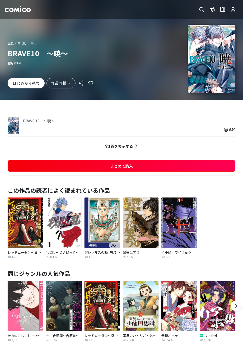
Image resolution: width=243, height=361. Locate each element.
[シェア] (81, 83)
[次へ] (236, 306)
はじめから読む (26, 83)
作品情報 (58, 83)
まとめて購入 (121, 166)
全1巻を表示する (118, 146)
